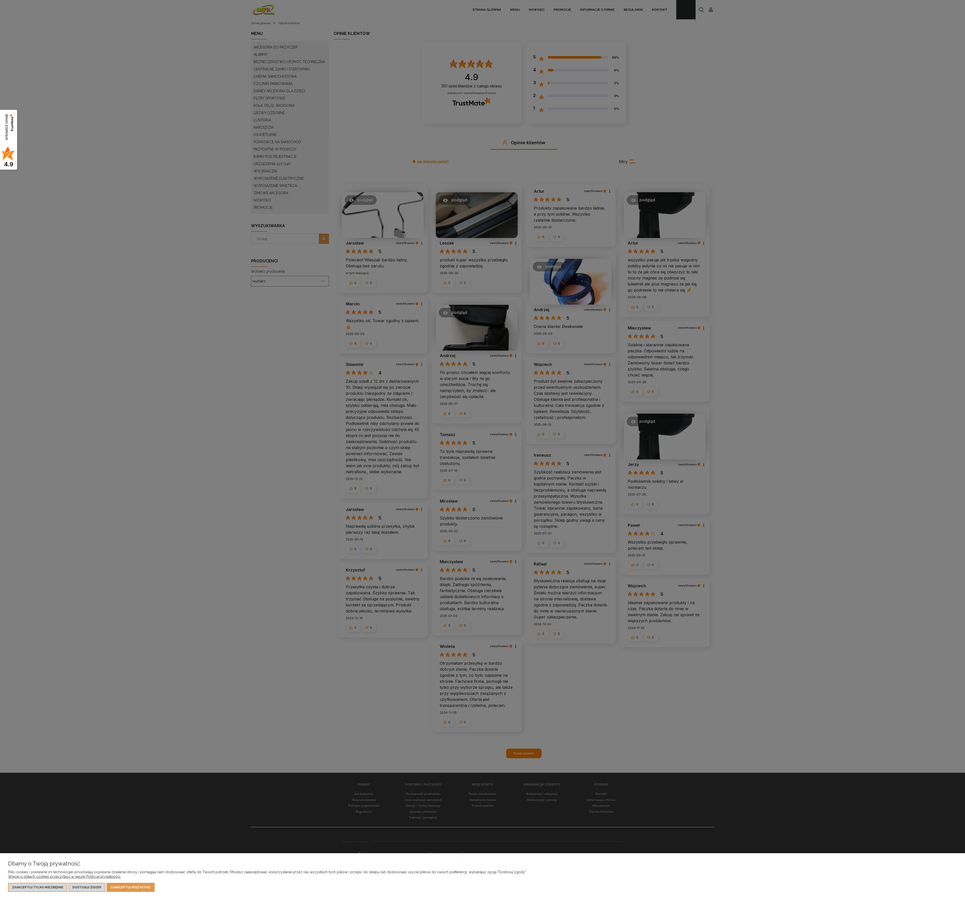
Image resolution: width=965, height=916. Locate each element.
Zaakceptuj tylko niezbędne (37, 887)
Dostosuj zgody (87, 887)
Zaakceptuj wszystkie (131, 887)
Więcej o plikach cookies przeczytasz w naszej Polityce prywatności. (64, 877)
